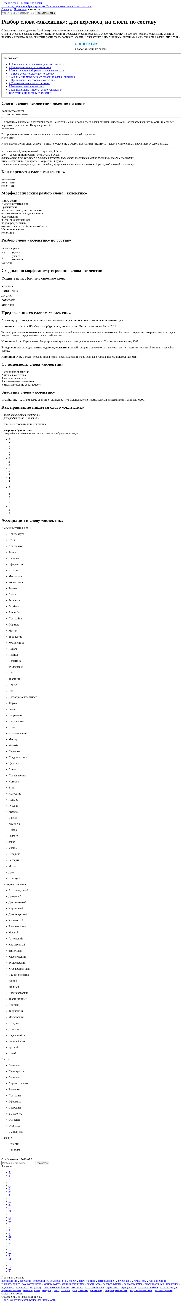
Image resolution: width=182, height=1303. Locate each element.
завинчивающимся (73, 1283)
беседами (25, 1280)
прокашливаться (148, 1287)
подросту (35, 1287)
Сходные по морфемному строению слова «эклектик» (42, 76)
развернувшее (31, 1290)
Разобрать (42, 1163)
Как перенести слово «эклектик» (30, 67)
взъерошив (56, 1280)
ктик (4, 160)
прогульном (128, 1287)
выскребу (70, 1280)
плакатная (172, 1283)
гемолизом (139, 1280)
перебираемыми (154, 1283)
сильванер (7, 1293)
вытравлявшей (106, 1280)
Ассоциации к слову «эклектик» (30, 92)
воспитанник (9, 1280)
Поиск (5, 1299)
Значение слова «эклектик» (26, 86)
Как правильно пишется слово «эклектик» (35, 89)
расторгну (96, 1290)
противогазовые (11, 1290)
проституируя (168, 1287)
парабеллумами (112, 1283)
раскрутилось (61, 1290)
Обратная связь (19, 1299)
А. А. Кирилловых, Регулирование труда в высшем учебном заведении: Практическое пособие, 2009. (70, 341)
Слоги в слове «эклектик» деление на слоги (36, 64)
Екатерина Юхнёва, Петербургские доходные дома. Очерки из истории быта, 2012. (59, 326)
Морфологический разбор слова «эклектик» (36, 70)
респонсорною (163, 1290)
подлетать (22, 1287)
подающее (7, 1287)
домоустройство (31, 1283)
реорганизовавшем (140, 1290)
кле (3, 154)
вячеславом (124, 1280)
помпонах (77, 1287)
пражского (112, 1287)
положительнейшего (56, 1287)
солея (19, 1293)
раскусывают (80, 1290)
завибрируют (52, 1283)
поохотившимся (94, 1287)
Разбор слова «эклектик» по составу (32, 73)
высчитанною (87, 1280)
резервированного (116, 1290)
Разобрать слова (45, 13)
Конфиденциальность (42, 1299)
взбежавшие (40, 1280)
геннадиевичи (157, 1280)
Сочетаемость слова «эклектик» (29, 83)
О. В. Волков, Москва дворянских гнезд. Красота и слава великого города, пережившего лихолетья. (69, 356)
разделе (46, 1290)
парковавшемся (133, 1283)
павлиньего (94, 1283)
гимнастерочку (10, 1283)
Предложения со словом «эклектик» (32, 80)
